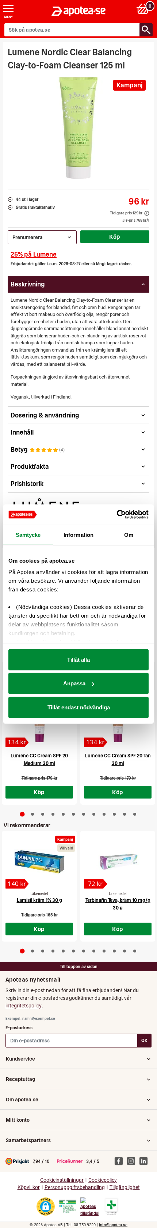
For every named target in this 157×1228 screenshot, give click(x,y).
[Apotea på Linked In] (145, 1160)
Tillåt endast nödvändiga (78, 707)
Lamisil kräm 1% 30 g (39, 900)
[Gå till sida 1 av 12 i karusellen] (22, 814)
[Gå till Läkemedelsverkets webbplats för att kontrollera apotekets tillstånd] (67, 1206)
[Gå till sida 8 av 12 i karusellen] (93, 814)
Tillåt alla (78, 659)
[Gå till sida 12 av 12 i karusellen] (134, 814)
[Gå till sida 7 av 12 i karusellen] (83, 814)
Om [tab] (128, 534)
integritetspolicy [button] (23, 1006)
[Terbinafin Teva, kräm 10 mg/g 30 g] (117, 862)
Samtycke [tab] (28, 534)
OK (144, 1040)
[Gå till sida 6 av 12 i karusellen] (73, 814)
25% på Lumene (34, 254)
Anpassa (74, 683)
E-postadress (18, 1027)
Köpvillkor (29, 1187)
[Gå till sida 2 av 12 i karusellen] (32, 814)
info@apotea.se (113, 1225)
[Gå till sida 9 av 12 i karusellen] (104, 814)
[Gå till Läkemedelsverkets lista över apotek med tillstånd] (111, 1206)
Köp (114, 236)
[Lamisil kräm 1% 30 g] (39, 862)
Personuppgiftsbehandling (75, 1187)
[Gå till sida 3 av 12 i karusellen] (42, 814)
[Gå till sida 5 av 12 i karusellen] (63, 814)
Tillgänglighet (125, 1187)
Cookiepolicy (102, 1180)
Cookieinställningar (62, 1180)
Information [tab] (78, 534)
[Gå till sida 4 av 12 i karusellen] (53, 814)
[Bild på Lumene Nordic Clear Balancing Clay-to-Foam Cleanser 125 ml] (78, 128)
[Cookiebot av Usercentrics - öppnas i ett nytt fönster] (117, 514)
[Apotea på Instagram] (133, 1160)
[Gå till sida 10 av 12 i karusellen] (114, 814)
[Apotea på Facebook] (120, 1160)
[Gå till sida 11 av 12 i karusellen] (124, 814)
